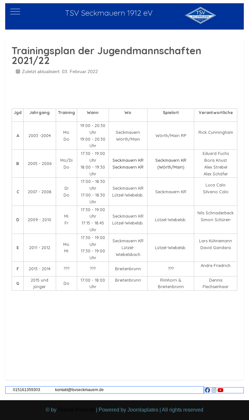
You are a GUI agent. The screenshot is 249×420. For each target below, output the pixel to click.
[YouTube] (220, 390)
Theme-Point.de (76, 410)
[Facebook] (207, 390)
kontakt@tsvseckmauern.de (79, 390)
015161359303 (26, 390)
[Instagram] (214, 390)
